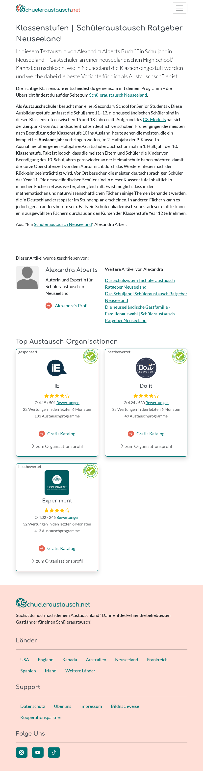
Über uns (62, 706)
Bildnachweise (125, 706)
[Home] (48, 8)
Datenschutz (32, 706)
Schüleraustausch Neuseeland (118, 95)
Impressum (91, 706)
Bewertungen (67, 402)
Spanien (28, 670)
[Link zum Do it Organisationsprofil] (146, 368)
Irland (50, 670)
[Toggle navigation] (179, 8)
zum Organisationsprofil (59, 446)
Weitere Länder (80, 670)
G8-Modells (154, 119)
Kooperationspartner (40, 717)
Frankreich (157, 659)
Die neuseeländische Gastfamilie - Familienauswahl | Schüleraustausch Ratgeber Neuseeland (140, 313)
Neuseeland (126, 659)
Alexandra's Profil (71, 305)
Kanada (69, 659)
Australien (96, 659)
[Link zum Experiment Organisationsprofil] (57, 482)
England (45, 659)
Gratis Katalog (61, 433)
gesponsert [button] (27, 351)
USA (24, 659)
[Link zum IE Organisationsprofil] (57, 368)
